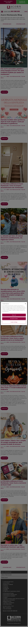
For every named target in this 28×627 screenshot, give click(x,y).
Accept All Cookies (14, 318)
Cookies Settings (14, 322)
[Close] (25, 303)
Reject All (14, 315)
